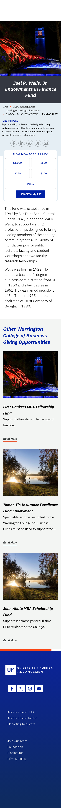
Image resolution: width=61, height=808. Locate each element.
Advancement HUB (20, 712)
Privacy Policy (17, 758)
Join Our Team (17, 741)
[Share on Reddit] (30, 144)
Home (5, 106)
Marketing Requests (21, 724)
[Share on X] (39, 144)
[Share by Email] (47, 144)
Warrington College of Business (23, 110)
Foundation (15, 747)
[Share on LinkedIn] (22, 144)
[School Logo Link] (29, 670)
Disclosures (15, 753)
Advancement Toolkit (22, 718)
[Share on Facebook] (14, 144)
